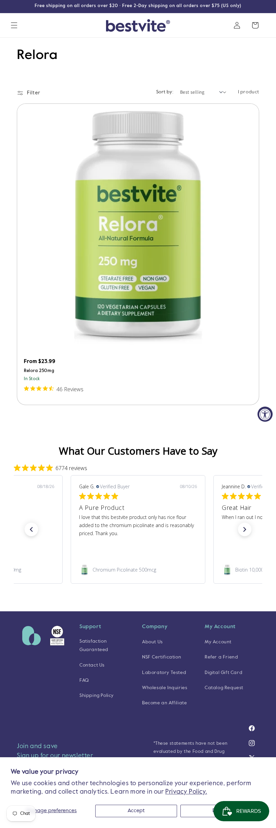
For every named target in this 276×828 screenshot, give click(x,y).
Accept (136, 811)
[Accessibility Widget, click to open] (265, 414)
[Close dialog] (261, 338)
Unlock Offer (181, 449)
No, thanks (182, 484)
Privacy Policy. (186, 792)
